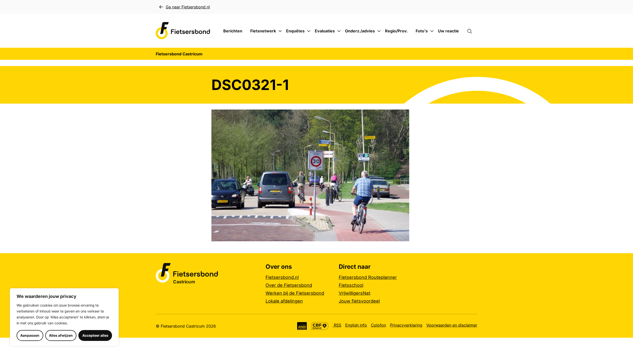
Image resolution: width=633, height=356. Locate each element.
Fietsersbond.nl (282, 277)
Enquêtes (295, 30)
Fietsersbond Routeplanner (368, 277)
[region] (64, 317)
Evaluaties (325, 30)
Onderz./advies (360, 30)
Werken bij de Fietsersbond (295, 293)
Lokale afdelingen (284, 301)
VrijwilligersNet (354, 293)
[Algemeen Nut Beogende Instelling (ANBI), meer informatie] (302, 326)
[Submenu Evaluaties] (339, 31)
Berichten (232, 30)
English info (356, 325)
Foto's (422, 30)
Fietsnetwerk (263, 30)
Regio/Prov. (396, 30)
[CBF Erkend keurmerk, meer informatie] (320, 326)
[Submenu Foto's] (432, 31)
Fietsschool (351, 285)
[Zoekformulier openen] (472, 31)
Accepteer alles (95, 335)
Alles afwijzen (61, 335)
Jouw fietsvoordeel (359, 301)
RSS (337, 325)
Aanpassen (29, 335)
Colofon (378, 325)
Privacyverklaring (406, 325)
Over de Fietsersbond (289, 285)
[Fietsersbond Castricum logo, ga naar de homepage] (183, 31)
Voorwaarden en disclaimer (451, 325)
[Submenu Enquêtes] (309, 31)
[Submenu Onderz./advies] (379, 31)
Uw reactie (448, 30)
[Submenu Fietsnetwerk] (280, 31)
